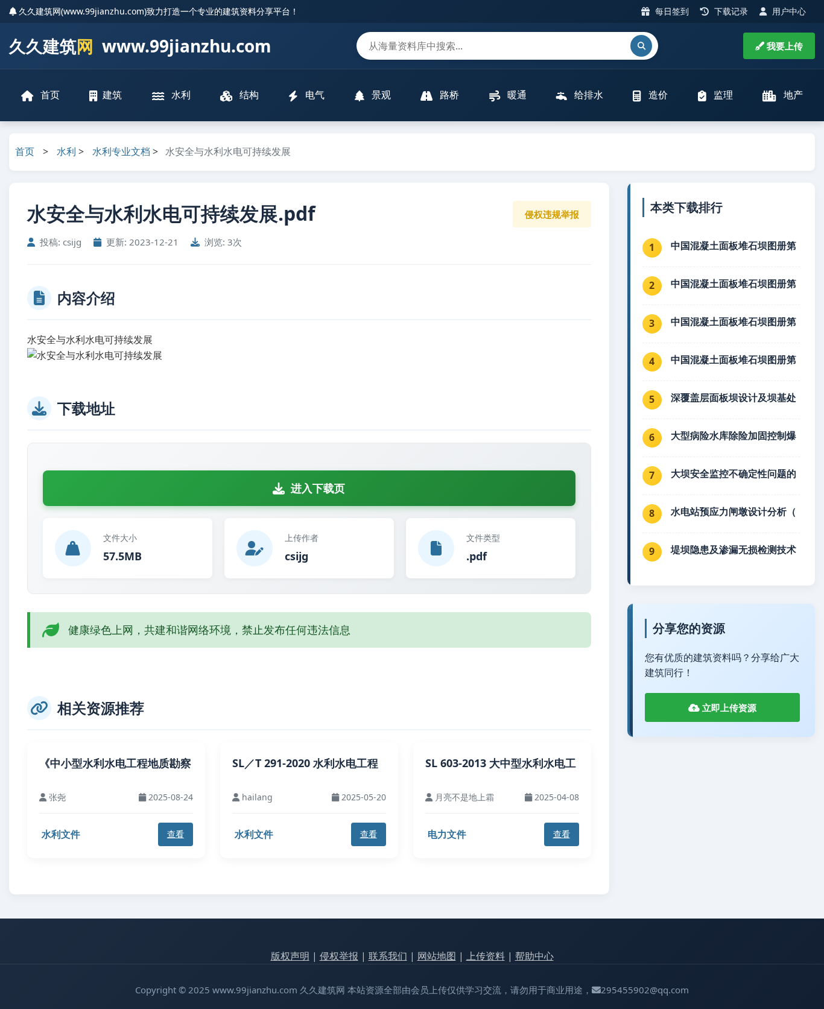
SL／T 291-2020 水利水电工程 (305, 763)
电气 (314, 94)
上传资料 (485, 956)
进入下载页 (318, 488)
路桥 (448, 94)
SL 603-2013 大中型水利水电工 (500, 763)
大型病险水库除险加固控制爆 (733, 435)
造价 (657, 94)
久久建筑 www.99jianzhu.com (140, 45)
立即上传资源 (728, 707)
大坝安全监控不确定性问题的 (733, 473)
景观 (380, 94)
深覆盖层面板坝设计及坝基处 (733, 397)
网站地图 (436, 956)
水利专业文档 (121, 151)
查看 (175, 834)
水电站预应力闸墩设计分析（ (733, 511)
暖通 (516, 94)
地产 (792, 94)
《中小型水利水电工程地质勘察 (115, 763)
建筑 (112, 94)
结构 (248, 94)
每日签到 (671, 11)
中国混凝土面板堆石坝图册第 (733, 245)
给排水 (587, 94)
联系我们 (388, 956)
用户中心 (788, 11)
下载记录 (730, 11)
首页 (49, 94)
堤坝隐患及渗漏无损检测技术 (733, 549)
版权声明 (290, 956)
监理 (722, 94)
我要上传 (783, 46)
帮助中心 (534, 956)
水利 (180, 94)
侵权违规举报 (552, 214)
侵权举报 (339, 956)
